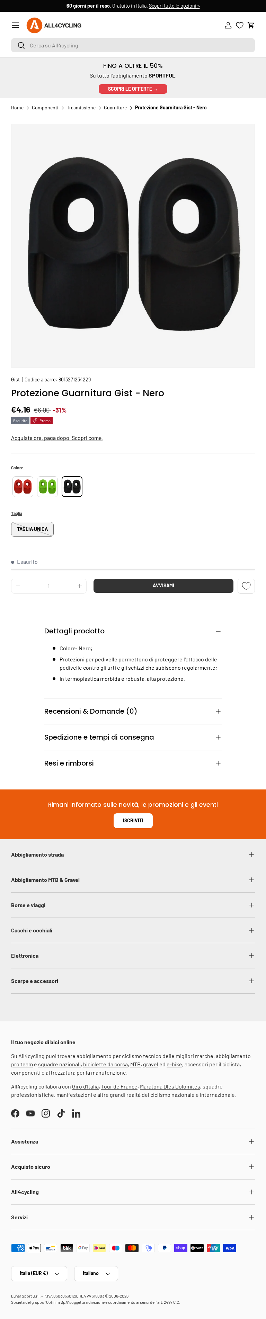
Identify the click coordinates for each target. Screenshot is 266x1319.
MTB (135, 1064)
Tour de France (119, 1086)
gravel (150, 1064)
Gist (15, 379)
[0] (240, 25)
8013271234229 (75, 379)
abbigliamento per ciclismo (109, 1056)
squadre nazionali (59, 1064)
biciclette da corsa (105, 1064)
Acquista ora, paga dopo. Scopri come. (57, 437)
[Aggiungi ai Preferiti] (246, 586)
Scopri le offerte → (133, 89)
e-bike (174, 1064)
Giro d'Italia (85, 1086)
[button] (251, 25)
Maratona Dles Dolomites (170, 1086)
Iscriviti (133, 820)
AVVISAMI (163, 585)
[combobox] (133, 45)
